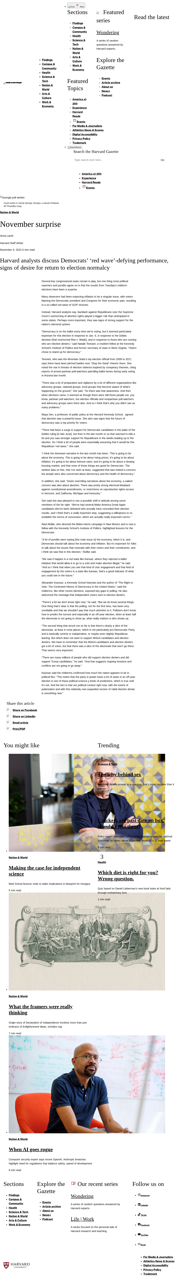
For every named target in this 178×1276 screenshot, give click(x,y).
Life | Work (82, 1219)
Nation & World (9, 212)
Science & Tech (107, 764)
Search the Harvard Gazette (95, 151)
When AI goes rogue (31, 1149)
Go (162, 159)
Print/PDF (19, 728)
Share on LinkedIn (24, 716)
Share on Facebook (25, 710)
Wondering (107, 32)
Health (102, 810)
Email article (20, 722)
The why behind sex (119, 774)
